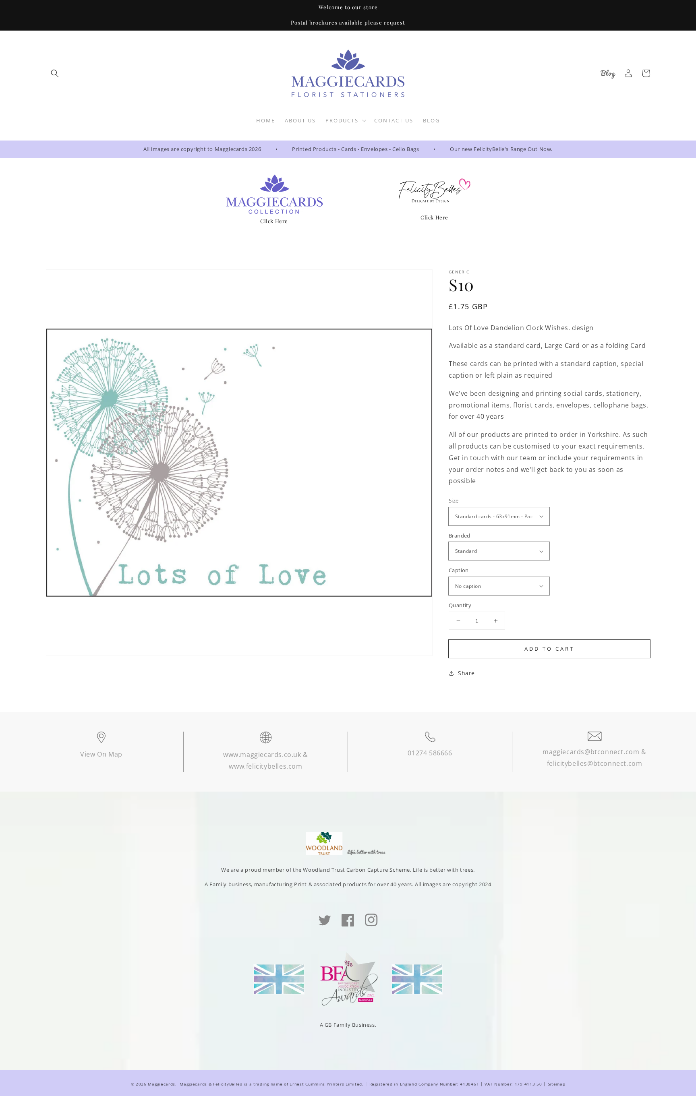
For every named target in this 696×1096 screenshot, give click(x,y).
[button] (55, 73)
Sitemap (557, 1084)
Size (454, 500)
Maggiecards (161, 1084)
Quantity (460, 605)
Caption (459, 570)
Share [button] (466, 673)
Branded (459, 535)
